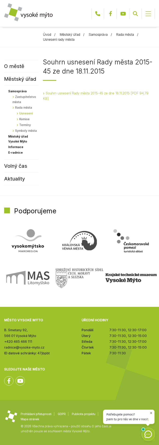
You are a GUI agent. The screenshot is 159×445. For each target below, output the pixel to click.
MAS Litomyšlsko (28, 278)
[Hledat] (135, 13)
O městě (14, 66)
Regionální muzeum (131, 278)
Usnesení (26, 113)
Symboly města (26, 130)
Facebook (110, 13)
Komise (24, 119)
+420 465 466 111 (98, 13)
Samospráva (98, 34)
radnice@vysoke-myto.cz (24, 347)
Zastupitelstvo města (24, 99)
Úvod (47, 34)
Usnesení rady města (59, 39)
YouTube (123, 13)
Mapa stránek (30, 419)
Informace (15, 147)
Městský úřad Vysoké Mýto (18, 139)
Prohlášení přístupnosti (36, 414)
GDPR (62, 414)
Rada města (125, 34)
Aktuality (14, 179)
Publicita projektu (83, 414)
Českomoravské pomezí (131, 240)
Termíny (25, 125)
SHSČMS (79, 278)
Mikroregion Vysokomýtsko (28, 240)
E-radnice (15, 152)
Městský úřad (70, 34)
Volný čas (15, 166)
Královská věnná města (79, 240)
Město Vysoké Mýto (28, 12)
